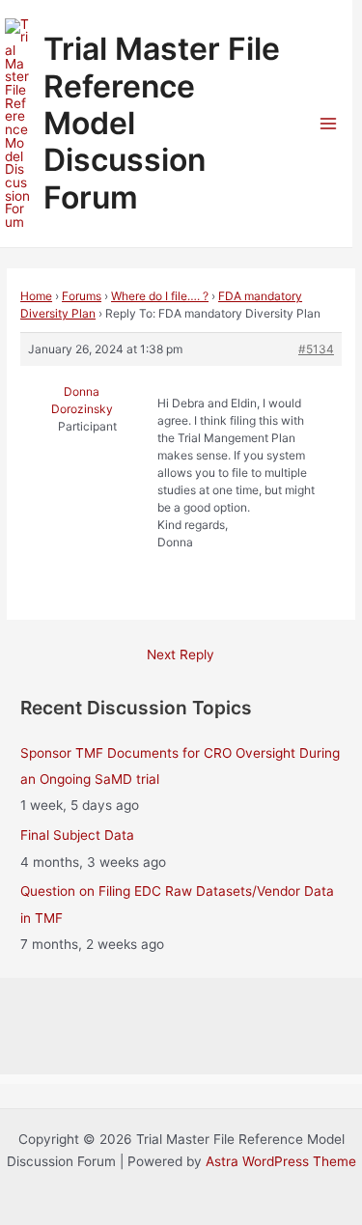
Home (36, 296)
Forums (81, 296)
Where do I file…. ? (160, 296)
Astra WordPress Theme (281, 1161)
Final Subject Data (77, 835)
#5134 (316, 349)
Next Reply (180, 654)
